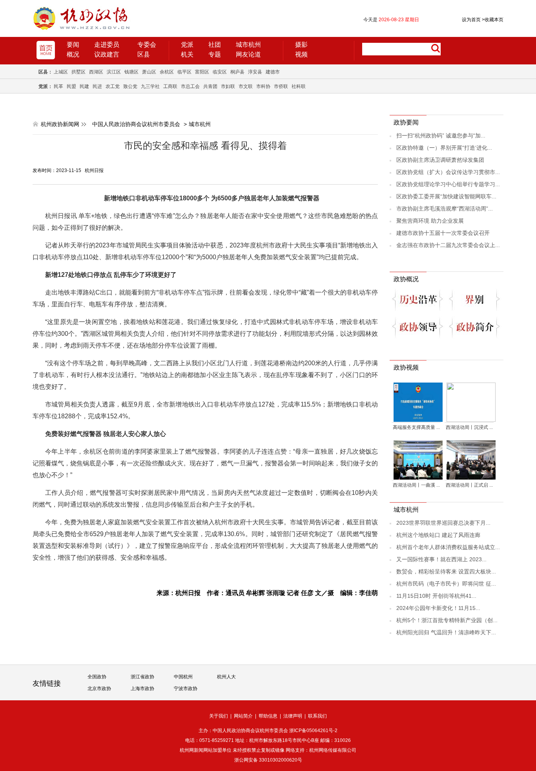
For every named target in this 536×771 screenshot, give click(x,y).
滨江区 (114, 72)
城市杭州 (248, 44)
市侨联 (281, 86)
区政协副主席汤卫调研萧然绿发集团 (440, 160)
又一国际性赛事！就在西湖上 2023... (441, 559)
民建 (84, 86)
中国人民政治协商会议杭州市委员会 (136, 124)
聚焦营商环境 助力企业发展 (430, 221)
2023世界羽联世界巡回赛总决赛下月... (443, 523)
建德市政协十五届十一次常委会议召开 (443, 233)
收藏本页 (492, 19)
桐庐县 (237, 72)
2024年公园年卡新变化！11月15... (438, 608)
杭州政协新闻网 (60, 124)
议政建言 (106, 54)
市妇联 (228, 86)
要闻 (73, 44)
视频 (301, 54)
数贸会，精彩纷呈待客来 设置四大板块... (446, 571)
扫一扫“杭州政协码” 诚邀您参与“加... (440, 135)
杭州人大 (226, 676)
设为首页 (471, 19)
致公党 (130, 86)
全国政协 (97, 676)
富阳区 (202, 72)
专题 (214, 54)
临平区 (184, 72)
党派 (187, 44)
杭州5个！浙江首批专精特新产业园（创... (447, 620)
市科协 (263, 86)
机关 (187, 54)
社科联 (299, 86)
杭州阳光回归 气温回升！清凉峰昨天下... (446, 632)
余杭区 (167, 72)
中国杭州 (183, 676)
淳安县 (255, 72)
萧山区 (149, 72)
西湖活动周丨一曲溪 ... (416, 485)
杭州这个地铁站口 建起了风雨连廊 (438, 535)
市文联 (246, 86)
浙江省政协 (142, 676)
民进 (97, 86)
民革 (58, 86)
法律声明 (292, 716)
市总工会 (190, 86)
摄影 (301, 44)
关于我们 (218, 716)
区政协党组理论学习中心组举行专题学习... (448, 184)
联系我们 (317, 716)
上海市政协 (142, 688)
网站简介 (243, 716)
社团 (214, 44)
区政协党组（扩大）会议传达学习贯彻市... (448, 172)
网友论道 (248, 54)
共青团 (210, 86)
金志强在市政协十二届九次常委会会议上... (448, 245)
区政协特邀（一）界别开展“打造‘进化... (444, 148)
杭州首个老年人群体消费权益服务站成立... (448, 547)
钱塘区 (131, 72)
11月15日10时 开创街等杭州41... (436, 596)
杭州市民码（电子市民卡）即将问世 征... (446, 584)
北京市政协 (99, 688)
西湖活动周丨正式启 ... (469, 485)
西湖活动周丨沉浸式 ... (469, 427)
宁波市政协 (185, 688)
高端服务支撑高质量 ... (416, 427)
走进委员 (106, 44)
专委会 (146, 44)
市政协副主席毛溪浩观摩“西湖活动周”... (444, 208)
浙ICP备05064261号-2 (313, 730)
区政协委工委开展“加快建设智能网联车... (446, 196)
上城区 (61, 72)
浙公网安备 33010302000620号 (268, 760)
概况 (73, 54)
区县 (143, 54)
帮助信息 (268, 716)
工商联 (170, 86)
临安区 (220, 72)
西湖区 (96, 72)
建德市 (273, 72)
